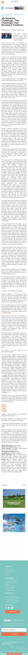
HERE (20, 244)
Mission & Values (10, 570)
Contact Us (8, 572)
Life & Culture (9, 585)
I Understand (10, 653)
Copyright (12, 646)
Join (6, 574)
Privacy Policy (18, 653)
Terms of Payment (21, 648)
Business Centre (10, 587)
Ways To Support (10, 596)
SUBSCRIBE (14, 634)
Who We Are (8, 569)
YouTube (3, 409)
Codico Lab (14, 642)
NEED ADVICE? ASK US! (11, 581)
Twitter (3, 408)
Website (3, 404)
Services (7, 584)
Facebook (4, 406)
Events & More (9, 589)
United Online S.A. (6, 643)
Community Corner (10, 590)
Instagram (4, 411)
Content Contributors (11, 602)
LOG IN (7, 575)
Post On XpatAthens (10, 582)
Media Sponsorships (11, 599)
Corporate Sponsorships (12, 597)
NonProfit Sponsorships (12, 600)
